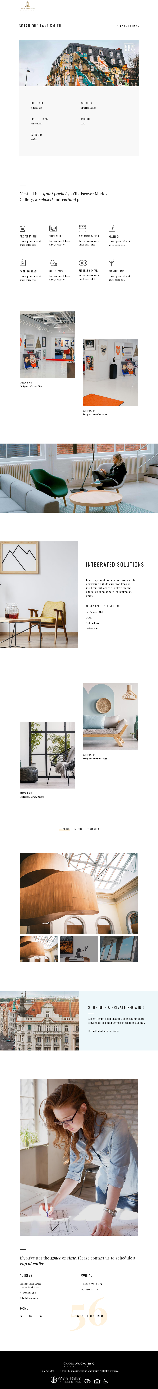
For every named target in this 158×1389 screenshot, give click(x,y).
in (41, 1315)
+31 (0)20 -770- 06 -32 (91, 1283)
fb (21, 1315)
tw (31, 1315)
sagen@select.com (90, 1289)
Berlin (34, 139)
